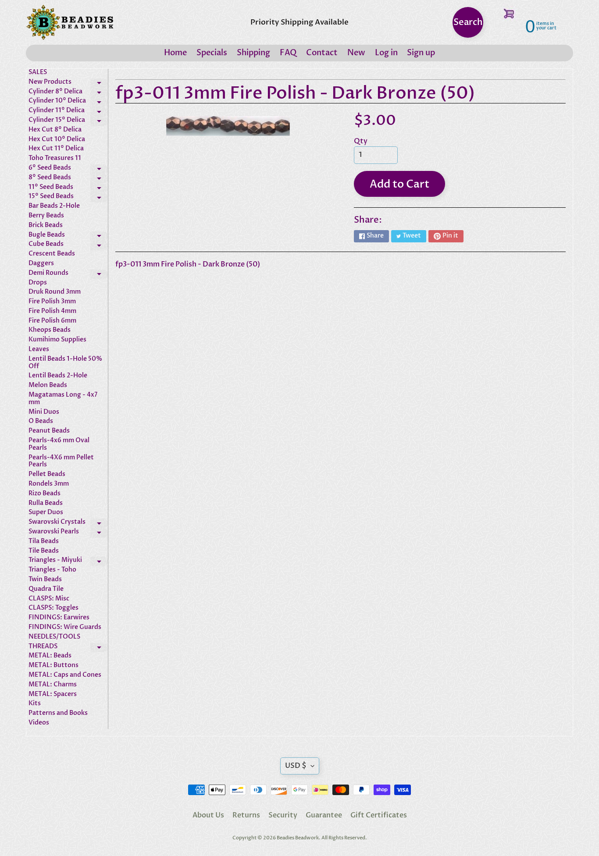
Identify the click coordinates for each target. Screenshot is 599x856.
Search (468, 22)
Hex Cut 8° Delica (55, 130)
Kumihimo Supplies (57, 340)
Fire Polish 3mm (52, 301)
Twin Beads (45, 579)
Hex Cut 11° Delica (56, 149)
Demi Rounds (68, 274)
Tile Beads (44, 551)
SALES (38, 72)
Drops (38, 283)
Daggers (41, 263)
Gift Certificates (378, 815)
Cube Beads (68, 245)
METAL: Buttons (53, 665)
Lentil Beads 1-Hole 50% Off (65, 362)
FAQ (288, 52)
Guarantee (324, 815)
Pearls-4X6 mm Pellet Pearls (61, 461)
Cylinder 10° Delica (68, 102)
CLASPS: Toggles (53, 608)
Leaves (39, 349)
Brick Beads (46, 225)
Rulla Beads (46, 503)
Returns (246, 815)
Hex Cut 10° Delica (57, 139)
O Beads (41, 421)
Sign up (421, 52)
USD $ (296, 766)
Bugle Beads (68, 236)
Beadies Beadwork (298, 838)
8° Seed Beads (68, 179)
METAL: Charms (53, 685)
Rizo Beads (45, 493)
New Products (68, 83)
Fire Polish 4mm (52, 311)
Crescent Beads (52, 254)
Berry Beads (46, 216)
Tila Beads (44, 541)
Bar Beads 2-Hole (54, 206)
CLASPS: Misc (49, 599)
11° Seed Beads (68, 188)
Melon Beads (48, 385)
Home (175, 52)
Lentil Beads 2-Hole (58, 376)
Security (282, 815)
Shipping (253, 52)
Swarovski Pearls (68, 533)
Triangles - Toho (52, 570)
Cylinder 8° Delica (68, 93)
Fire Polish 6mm (52, 321)
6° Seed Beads (68, 169)
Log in (386, 52)
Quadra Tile (46, 589)
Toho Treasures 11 (55, 158)
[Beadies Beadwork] (70, 22)
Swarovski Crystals (68, 523)
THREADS (68, 648)
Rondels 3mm (49, 484)
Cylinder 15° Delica (68, 121)
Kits (35, 703)
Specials (211, 52)
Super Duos (46, 512)
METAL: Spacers (53, 694)
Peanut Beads (49, 431)
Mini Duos (44, 412)
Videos (39, 723)
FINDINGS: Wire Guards (65, 627)
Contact (322, 52)
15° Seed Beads (68, 197)
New (356, 52)
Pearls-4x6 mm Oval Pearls (59, 444)
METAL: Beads (50, 656)
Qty (360, 141)
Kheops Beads (50, 330)
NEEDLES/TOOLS (54, 637)
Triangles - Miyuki (68, 561)
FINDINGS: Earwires (59, 618)
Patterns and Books (58, 713)
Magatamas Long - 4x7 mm (63, 398)
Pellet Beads (47, 474)
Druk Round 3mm (55, 292)
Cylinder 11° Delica (68, 112)
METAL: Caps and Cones (65, 675)
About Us (208, 815)
